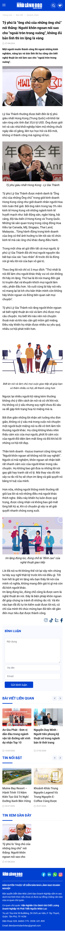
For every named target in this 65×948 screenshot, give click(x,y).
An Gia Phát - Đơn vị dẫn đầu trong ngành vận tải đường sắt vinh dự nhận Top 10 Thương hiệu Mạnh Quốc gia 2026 (16, 736)
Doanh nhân (33, 15)
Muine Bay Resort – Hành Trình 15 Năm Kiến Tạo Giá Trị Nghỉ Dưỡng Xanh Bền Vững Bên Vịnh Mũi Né (16, 795)
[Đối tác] (60, 5)
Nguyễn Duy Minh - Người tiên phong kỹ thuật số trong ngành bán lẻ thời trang (47, 736)
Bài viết (19, 15)
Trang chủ (7, 15)
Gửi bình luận (19, 684)
